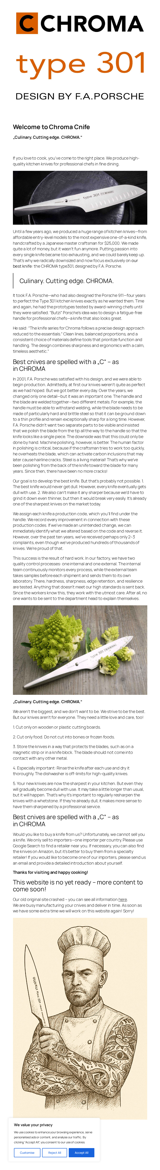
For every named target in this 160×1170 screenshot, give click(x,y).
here (123, 899)
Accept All (81, 1153)
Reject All (54, 1153)
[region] (54, 1140)
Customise (27, 1153)
